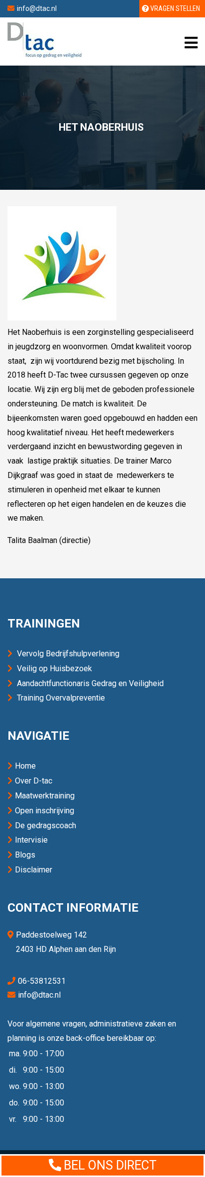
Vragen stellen (174, 8)
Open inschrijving (44, 810)
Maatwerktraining (45, 795)
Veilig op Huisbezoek (54, 668)
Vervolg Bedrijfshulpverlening (68, 653)
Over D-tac (33, 780)
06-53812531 (42, 981)
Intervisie (31, 840)
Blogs (25, 855)
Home (25, 766)
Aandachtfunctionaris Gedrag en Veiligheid (90, 683)
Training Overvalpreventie (61, 698)
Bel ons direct (110, 1165)
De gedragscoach (45, 825)
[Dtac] (44, 55)
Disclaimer (33, 869)
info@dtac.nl (37, 8)
